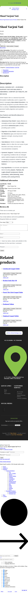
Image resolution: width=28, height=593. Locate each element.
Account (10, 591)
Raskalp (11, 488)
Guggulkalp (12, 478)
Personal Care (12, 493)
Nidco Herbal (13, 433)
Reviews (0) (6, 72)
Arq (10, 472)
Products (5, 469)
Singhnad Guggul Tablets (11, 316)
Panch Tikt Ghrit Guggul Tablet (13, 292)
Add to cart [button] (5, 277)
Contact (5, 496)
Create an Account (8, 449)
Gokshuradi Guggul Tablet (11, 269)
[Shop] (1, 589)
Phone (2, 247)
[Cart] (15, 589)
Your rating (3, 222)
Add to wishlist (10, 46)
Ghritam (11, 477)
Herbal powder (12, 481)
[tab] (15, 70)
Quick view (18, 273)
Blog (4, 495)
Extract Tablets (12, 476)
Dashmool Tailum (8, 304)
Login (2, 457)
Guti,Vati (17, 67)
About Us (5, 468)
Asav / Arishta (12, 473)
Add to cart (3, 46)
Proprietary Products (11, 491)
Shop (2, 591)
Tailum (7, 19)
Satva (10, 489)
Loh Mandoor (12, 483)
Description (5, 70)
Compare (16, 46)
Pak (10, 484)
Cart (16, 591)
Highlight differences (9, 563)
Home (4, 466)
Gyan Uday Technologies (16, 434)
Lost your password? (5, 459)
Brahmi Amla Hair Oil (10, 280)
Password (2, 454)
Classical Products (13, 19)
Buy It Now (3, 47)
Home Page (3, 19)
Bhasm (10, 474)
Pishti (10, 485)
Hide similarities (8, 562)
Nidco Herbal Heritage (5, 461)
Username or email (5, 452)
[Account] (8, 589)
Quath (10, 487)
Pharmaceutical (12, 492)
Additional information (8, 71)
